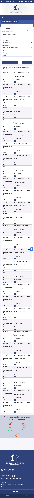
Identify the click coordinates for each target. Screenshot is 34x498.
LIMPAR (15, 62)
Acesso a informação (10, 25)
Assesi (11, 495)
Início (3, 25)
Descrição (4, 50)
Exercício (4, 55)
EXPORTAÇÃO (27, 62)
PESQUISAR (7, 62)
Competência (5, 45)
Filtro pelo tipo (5, 40)
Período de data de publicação (9, 34)
